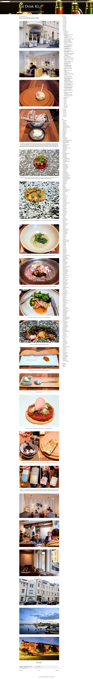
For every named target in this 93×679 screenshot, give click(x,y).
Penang (64, 285)
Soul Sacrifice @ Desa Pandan (68, 85)
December (65, 31)
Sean (65, 366)
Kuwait (64, 243)
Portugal (64, 291)
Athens (64, 128)
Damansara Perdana (66, 177)
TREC (64, 345)
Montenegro (64, 263)
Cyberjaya (64, 172)
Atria (63, 130)
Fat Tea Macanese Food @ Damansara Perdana (68, 65)
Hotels (64, 212)
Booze (64, 146)
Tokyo (64, 344)
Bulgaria (64, 155)
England (64, 187)
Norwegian (64, 273)
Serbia (64, 306)
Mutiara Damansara (66, 266)
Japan (64, 222)
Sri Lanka (64, 323)
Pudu (63, 296)
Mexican (64, 256)
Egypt (64, 186)
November (65, 32)
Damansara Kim (65, 176)
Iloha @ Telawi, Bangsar (67, 40)
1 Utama (64, 120)
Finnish (64, 195)
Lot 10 (64, 246)
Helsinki (64, 209)
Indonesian (64, 219)
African (64, 121)
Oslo (63, 278)
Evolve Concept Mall (66, 189)
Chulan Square (65, 166)
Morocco (64, 264)
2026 (64, 17)
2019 (64, 26)
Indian (64, 218)
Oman (64, 276)
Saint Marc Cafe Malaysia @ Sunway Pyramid (68, 46)
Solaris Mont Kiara (65, 318)
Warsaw (64, 357)
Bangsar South (65, 141)
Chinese (64, 165)
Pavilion (64, 284)
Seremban (64, 307)
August (65, 98)
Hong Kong (64, 211)
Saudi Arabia (65, 302)
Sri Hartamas (65, 322)
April (64, 103)
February (65, 106)
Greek (64, 207)
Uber (63, 351)
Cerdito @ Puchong (66, 72)
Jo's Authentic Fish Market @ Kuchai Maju (68, 55)
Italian (64, 220)
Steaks (64, 329)
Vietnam (64, 354)
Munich (64, 265)
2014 (64, 110)
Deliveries (64, 179)
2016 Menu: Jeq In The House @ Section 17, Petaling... (68, 61)
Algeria (64, 122)
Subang (64, 330)
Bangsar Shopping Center (67, 140)
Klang (64, 234)
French (64, 198)
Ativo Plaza (64, 129)
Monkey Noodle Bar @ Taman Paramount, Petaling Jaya (68, 87)
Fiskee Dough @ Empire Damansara (67, 63)
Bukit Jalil (64, 154)
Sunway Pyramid (65, 331)
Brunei (64, 151)
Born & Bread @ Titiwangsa (68, 41)
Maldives (64, 252)
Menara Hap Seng (65, 255)
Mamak (64, 253)
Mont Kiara (64, 262)
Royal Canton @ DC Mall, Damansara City (67, 48)
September (65, 97)
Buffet (64, 152)
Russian (64, 301)
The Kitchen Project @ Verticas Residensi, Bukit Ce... (68, 79)
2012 (64, 112)
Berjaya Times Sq (65, 144)
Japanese (64, 223)
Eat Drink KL (29, 6)
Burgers (64, 156)
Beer (63, 143)
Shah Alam (64, 311)
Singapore (64, 312)
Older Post (57, 670)
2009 (64, 116)
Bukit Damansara (65, 153)
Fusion (64, 199)
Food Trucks (65, 196)
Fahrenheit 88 (65, 190)
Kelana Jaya (65, 230)
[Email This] (35, 666)
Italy (63, 221)
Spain (64, 320)
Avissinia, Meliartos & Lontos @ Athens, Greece (68, 52)
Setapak (64, 309)
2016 (64, 30)
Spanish (64, 321)
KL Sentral (64, 233)
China (64, 163)
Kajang (64, 228)
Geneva (64, 201)
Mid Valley (64, 257)
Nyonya (64, 274)
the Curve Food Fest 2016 (67, 89)
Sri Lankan (64, 324)
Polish (64, 289)
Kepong (64, 231)
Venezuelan (64, 353)
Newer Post (21, 670)
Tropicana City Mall (66, 346)
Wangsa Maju (65, 356)
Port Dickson (65, 290)
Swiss (64, 332)
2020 (64, 25)
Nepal (64, 268)
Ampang (64, 123)
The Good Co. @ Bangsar (67, 50)
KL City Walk (65, 232)
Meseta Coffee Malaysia (67, 56)
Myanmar (64, 267)
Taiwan (64, 333)
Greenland (64, 208)
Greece (64, 206)
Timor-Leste (64, 343)
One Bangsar (65, 277)
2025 (64, 18)
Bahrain (64, 133)
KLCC (64, 235)
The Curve (64, 342)
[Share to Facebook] (39, 666)
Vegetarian (64, 352)
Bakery (64, 134)
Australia (64, 131)
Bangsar (64, 139)
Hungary (64, 213)
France (64, 197)
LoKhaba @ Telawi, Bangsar (68, 77)
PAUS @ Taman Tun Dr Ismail (68, 95)
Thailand (64, 341)
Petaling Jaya (65, 287)
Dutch (64, 184)
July (64, 99)
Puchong (64, 295)
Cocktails (64, 168)
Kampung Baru (65, 229)
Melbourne (64, 254)
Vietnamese (64, 355)
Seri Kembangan (65, 308)
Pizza (64, 288)
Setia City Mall (65, 310)
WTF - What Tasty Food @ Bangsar (69, 53)
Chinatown (64, 164)
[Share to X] (38, 666)
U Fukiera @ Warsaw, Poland (68, 94)
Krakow (64, 242)
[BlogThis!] (37, 666)
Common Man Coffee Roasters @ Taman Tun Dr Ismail (69, 84)
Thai (63, 340)
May (64, 102)
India (63, 217)
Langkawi (64, 244)
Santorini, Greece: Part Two (68, 82)
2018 (64, 27)
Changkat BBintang (66, 161)
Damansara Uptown (66, 178)
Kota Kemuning (65, 241)
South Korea (65, 319)
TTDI (63, 347)
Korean (64, 239)
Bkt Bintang (64, 145)
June (64, 101)
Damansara (64, 174)
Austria (64, 132)
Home (39, 670)
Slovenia (64, 313)
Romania (64, 299)
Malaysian (64, 251)
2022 (64, 22)
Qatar (64, 298)
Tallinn (64, 335)
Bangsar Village (65, 142)
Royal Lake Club (65, 300)
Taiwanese (64, 334)
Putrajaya (64, 297)
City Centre (64, 167)
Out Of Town (64, 279)
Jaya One (64, 224)
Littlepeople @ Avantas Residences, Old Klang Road (68, 81)
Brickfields (64, 150)
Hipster (64, 210)
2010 (64, 115)
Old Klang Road (65, 275)
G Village (64, 200)
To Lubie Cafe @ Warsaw (67, 67)
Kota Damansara (65, 240)
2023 (64, 21)
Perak (64, 286)
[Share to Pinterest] (40, 666)
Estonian (64, 188)
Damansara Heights (66, 175)
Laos (63, 245)
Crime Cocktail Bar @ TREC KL (68, 44)
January (65, 107)
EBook (64, 185)
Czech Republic (65, 173)
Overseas (64, 280)
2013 (64, 111)
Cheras (64, 162)
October (65, 33)
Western (64, 358)
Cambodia (64, 157)
